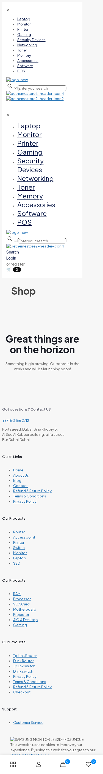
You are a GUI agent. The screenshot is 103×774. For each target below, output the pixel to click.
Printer (18, 542)
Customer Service (28, 722)
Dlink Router (23, 661)
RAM (17, 593)
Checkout (21, 692)
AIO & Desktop (25, 620)
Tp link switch (24, 666)
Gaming (20, 625)
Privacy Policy (25, 501)
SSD (16, 563)
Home (18, 470)
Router (19, 532)
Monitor (20, 553)
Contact (20, 485)
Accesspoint (24, 537)
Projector (21, 614)
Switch (19, 547)
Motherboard (24, 609)
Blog (17, 480)
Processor (22, 599)
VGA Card (21, 604)
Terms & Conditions (29, 496)
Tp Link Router (25, 655)
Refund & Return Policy (32, 491)
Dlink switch (23, 671)
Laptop (19, 558)
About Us (21, 475)
